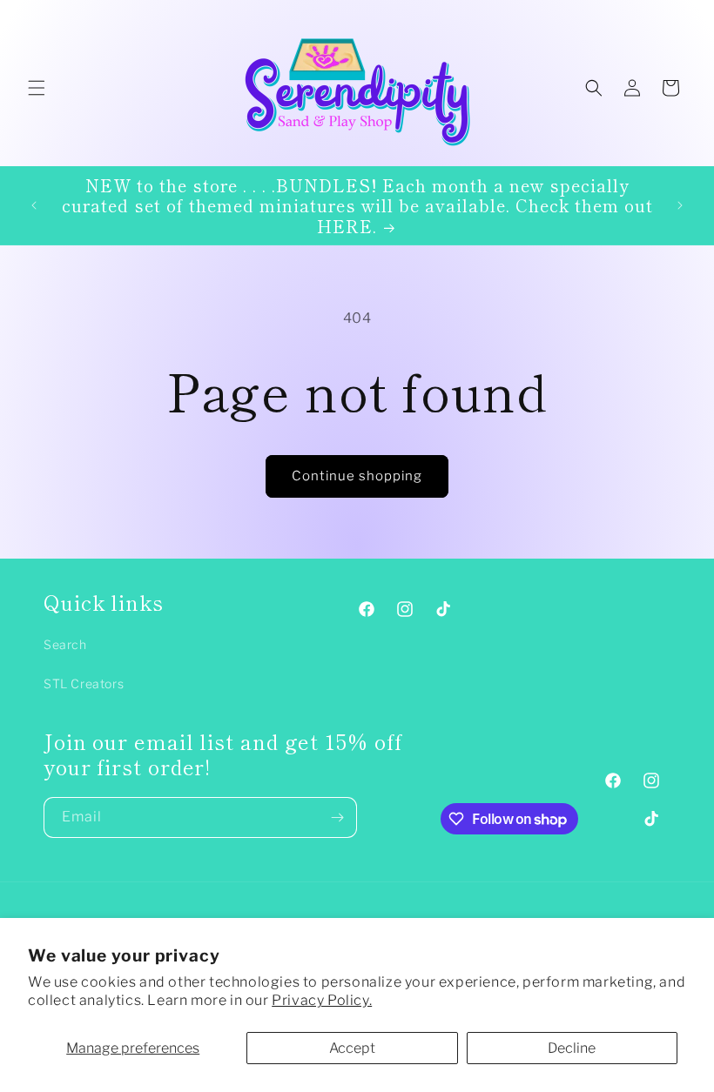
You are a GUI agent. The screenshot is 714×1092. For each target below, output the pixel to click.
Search (65, 644)
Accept (352, 1048)
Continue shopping (357, 476)
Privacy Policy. (322, 1000)
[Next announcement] (680, 205)
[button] (36, 88)
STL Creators (84, 683)
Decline (572, 1048)
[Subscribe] (337, 817)
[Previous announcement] (34, 205)
